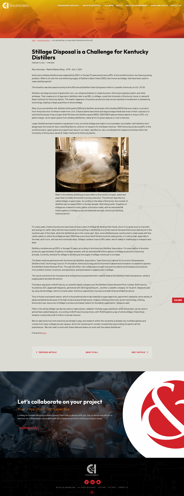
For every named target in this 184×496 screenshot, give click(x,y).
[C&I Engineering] (16, 5)
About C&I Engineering (136, 5)
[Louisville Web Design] (92, 492)
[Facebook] (86, 482)
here (44, 333)
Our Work (109, 5)
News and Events (159, 5)
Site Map (102, 487)
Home (33, 40)
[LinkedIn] (92, 482)
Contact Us (175, 5)
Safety (119, 5)
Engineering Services (68, 5)
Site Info (112, 487)
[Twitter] (98, 482)
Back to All (92, 352)
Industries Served (92, 5)
